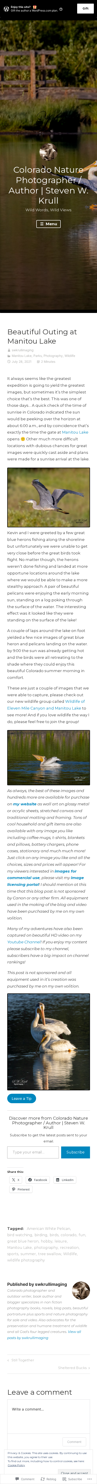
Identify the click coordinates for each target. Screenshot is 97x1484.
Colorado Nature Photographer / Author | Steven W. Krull (48, 185)
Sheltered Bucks (72, 1368)
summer (28, 1254)
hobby (46, 1241)
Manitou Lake (22, 356)
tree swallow (49, 1254)
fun (82, 1235)
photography (46, 1247)
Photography (53, 356)
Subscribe (76, 1152)
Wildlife (70, 356)
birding (41, 1235)
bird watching (19, 1235)
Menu (51, 224)
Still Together (20, 1361)
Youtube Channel (24, 942)
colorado (68, 1235)
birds (54, 1235)
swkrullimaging (23, 350)
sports (12, 1254)
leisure (61, 1241)
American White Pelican (48, 1229)
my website (25, 804)
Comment (74, 1442)
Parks (37, 356)
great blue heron (23, 1241)
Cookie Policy (16, 1465)
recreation (69, 1247)
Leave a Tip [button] (22, 1098)
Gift (85, 8)
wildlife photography (26, 1260)
